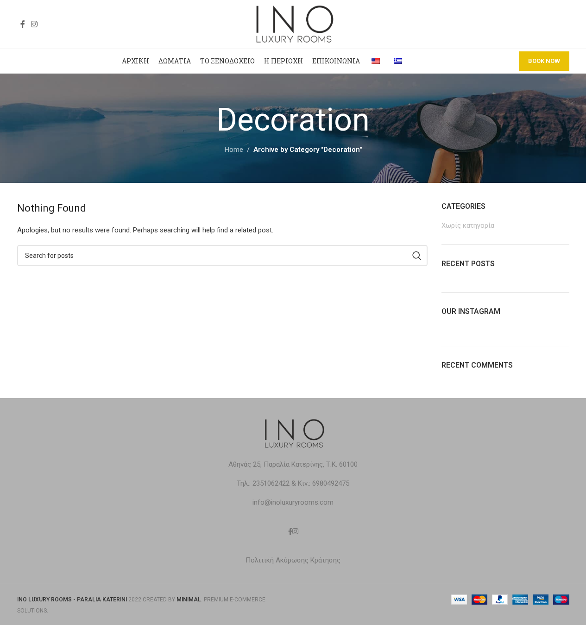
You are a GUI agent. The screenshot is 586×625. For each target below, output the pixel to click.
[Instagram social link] (34, 24)
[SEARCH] (417, 255)
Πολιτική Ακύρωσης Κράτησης (293, 560)
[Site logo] (293, 23)
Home (234, 149)
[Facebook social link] (22, 24)
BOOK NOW (544, 60)
